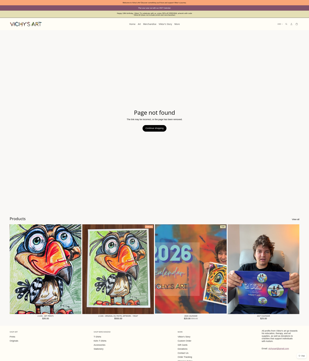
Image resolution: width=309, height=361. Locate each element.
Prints (12, 337)
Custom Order (184, 341)
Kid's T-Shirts (100, 341)
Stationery (98, 349)
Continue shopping (154, 128)
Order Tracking (185, 357)
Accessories (99, 345)
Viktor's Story (184, 337)
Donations (182, 349)
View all (295, 219)
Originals (14, 341)
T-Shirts (97, 337)
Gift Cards (182, 345)
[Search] (286, 24)
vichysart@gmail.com (278, 348)
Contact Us (183, 353)
